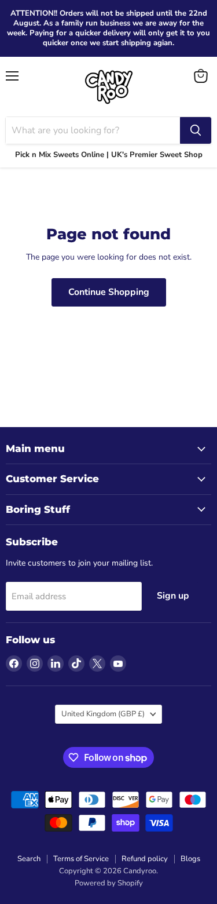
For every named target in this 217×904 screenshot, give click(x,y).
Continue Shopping (108, 292)
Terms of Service (81, 859)
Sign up (173, 595)
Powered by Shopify (109, 883)
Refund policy (145, 859)
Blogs (190, 859)
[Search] (195, 130)
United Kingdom (103, 714)
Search (29, 859)
